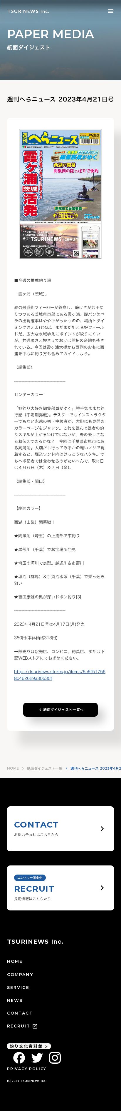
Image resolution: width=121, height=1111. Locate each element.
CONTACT (20, 1013)
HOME (13, 768)
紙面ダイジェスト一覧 (44, 768)
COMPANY (20, 974)
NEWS (15, 1000)
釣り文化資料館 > (29, 1046)
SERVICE (18, 987)
